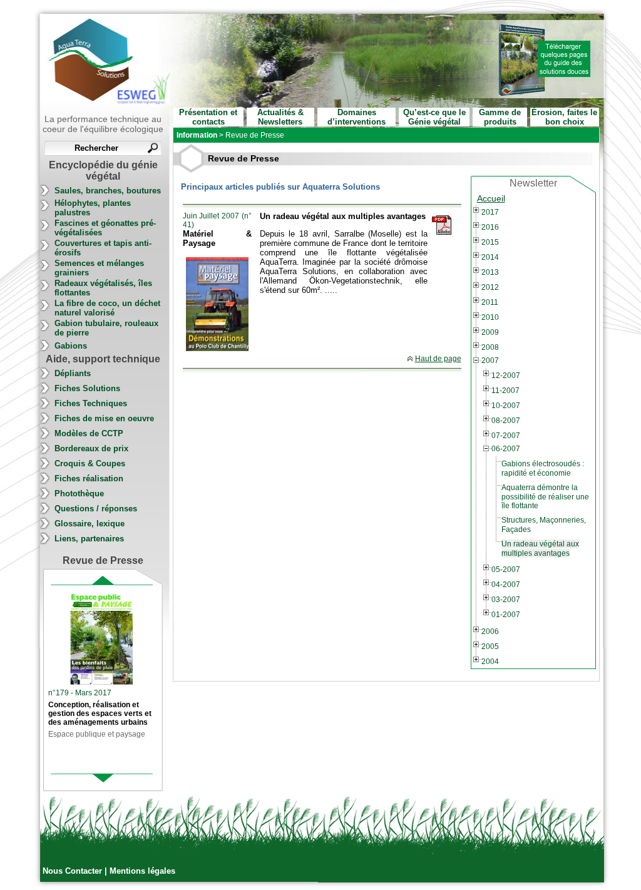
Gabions (70, 345)
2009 (490, 332)
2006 (490, 631)
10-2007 (505, 405)
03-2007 (505, 599)
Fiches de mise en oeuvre (104, 418)
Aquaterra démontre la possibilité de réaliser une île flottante (545, 496)
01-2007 (505, 614)
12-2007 (505, 375)
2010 (490, 317)
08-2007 (505, 420)
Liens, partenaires (89, 538)
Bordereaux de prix (91, 448)
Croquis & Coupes (89, 463)
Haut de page (438, 358)
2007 (490, 360)
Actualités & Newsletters (280, 117)
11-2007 (505, 390)
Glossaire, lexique (89, 523)
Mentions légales (142, 871)
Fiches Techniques (90, 403)
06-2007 (505, 448)
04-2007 (505, 584)
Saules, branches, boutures (107, 190)
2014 (490, 257)
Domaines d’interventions (356, 117)
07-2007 (505, 435)
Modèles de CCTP (88, 433)
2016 (490, 227)
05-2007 (505, 569)
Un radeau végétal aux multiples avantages (540, 549)
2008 (490, 347)
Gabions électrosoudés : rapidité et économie (542, 468)
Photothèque (79, 493)
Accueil (491, 198)
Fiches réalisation (88, 478)
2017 (490, 212)
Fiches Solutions (87, 388)
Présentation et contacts (208, 117)
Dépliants (72, 373)
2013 (490, 272)
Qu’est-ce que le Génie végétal (434, 117)
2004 (490, 661)
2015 (490, 242)
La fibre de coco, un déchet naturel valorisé (107, 308)
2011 (489, 302)
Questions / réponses (95, 508)
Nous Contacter (74, 871)
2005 (490, 646)
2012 (490, 287)
